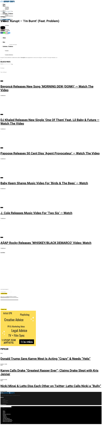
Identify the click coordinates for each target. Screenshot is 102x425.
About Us (4, 416)
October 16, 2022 (3, 379)
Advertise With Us (6, 418)
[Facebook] (1, 33)
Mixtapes (7, 9)
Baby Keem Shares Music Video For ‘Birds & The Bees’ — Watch (44, 183)
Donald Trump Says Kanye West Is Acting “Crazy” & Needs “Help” (45, 358)
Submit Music (5, 402)
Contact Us (5, 401)
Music (4, 6)
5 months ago (2, 128)
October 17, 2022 (3, 364)
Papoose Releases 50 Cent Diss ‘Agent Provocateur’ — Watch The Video (50, 153)
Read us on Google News (7, 420)
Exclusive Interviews (9, 15)
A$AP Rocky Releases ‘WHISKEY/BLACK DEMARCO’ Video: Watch (45, 243)
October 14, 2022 (3, 391)
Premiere (6, 14)
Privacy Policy (5, 400)
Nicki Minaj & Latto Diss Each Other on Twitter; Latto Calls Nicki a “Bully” (50, 386)
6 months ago (2, 188)
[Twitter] (9, 33)
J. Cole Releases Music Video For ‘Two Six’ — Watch (36, 213)
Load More (2, 252)
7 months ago (2, 218)
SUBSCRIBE (4, 293)
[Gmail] (6, 33)
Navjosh (8, 30)
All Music (7, 7)
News (1, 353)
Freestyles (7, 8)
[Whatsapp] (4, 33)
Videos (1, 16)
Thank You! (3, 309)
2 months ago (2, 95)
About (4, 399)
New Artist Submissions (7, 419)
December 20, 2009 (4, 31)
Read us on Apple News (7, 421)
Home (4, 4)
